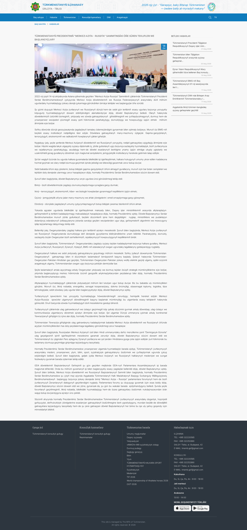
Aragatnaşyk (122, 17)
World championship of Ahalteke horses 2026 (147, 480)
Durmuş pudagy (134, 448)
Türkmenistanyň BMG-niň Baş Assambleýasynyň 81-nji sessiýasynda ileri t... (190, 84)
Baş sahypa (38, 17)
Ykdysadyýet (133, 441)
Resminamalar (86, 437)
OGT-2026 (132, 484)
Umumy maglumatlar (136, 434)
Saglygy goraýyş (134, 452)
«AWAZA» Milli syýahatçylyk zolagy (143, 444)
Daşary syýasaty (134, 437)
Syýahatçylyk (133, 469)
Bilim (129, 455)
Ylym (129, 459)
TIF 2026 (131, 477)
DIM (108, 17)
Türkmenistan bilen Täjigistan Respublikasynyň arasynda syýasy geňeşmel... (189, 57)
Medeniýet (131, 473)
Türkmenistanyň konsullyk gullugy (47, 434)
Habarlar (53, 17)
